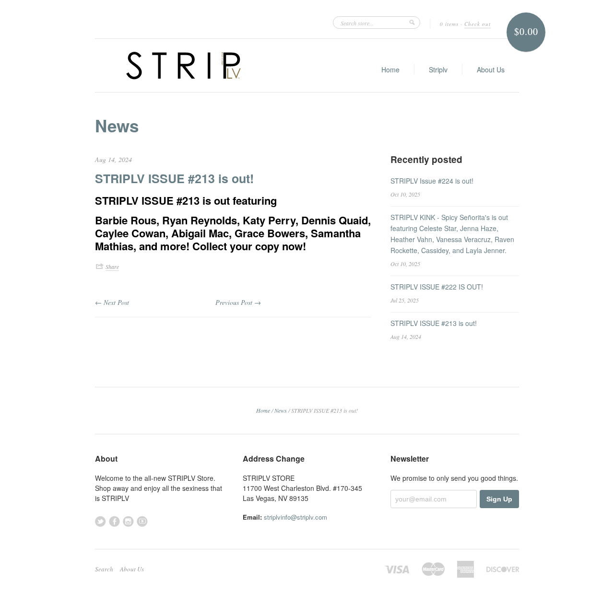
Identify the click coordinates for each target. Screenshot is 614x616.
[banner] (183, 65)
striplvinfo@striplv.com (295, 517)
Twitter (100, 521)
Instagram (128, 521)
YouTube (142, 521)
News (117, 126)
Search (104, 569)
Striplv (438, 69)
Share (112, 266)
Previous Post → (238, 302)
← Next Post (112, 302)
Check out (477, 23)
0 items (449, 23)
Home (390, 69)
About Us (491, 69)
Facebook (114, 521)
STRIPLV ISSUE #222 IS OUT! (436, 286)
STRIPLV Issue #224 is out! (431, 181)
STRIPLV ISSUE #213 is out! (174, 178)
